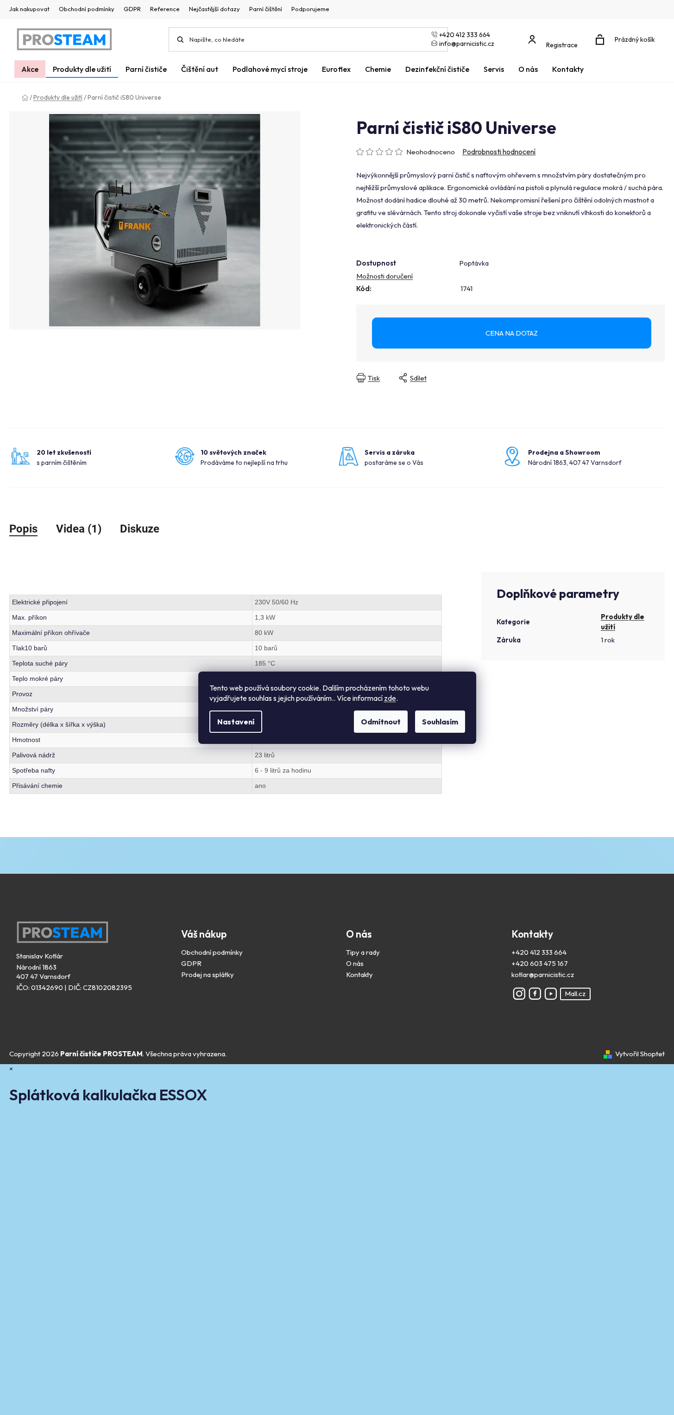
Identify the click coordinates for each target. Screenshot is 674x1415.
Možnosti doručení (384, 276)
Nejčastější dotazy (214, 9)
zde (390, 698)
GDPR (132, 9)
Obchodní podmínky (86, 9)
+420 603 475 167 (539, 963)
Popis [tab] (23, 528)
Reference (165, 9)
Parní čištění (265, 9)
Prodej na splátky (207, 974)
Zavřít (515, 378)
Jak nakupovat (29, 9)
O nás (355, 963)
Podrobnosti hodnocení (498, 151)
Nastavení (235, 721)
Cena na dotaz (511, 333)
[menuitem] (29, 69)
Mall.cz (575, 993)
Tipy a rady (363, 952)
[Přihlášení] (555, 35)
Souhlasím (440, 721)
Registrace (562, 45)
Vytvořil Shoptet (640, 1053)
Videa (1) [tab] (78, 528)
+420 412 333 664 (539, 952)
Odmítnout (381, 721)
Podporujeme (310, 9)
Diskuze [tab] (139, 528)
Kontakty (359, 974)
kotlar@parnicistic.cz (542, 974)
